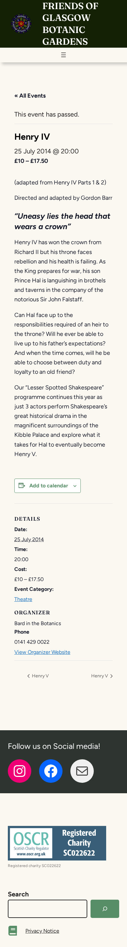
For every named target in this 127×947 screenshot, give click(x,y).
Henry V (40, 676)
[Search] (105, 909)
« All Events (30, 95)
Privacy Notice (42, 931)
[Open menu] (63, 55)
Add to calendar (48, 485)
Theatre (23, 599)
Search (18, 894)
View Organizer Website (42, 652)
